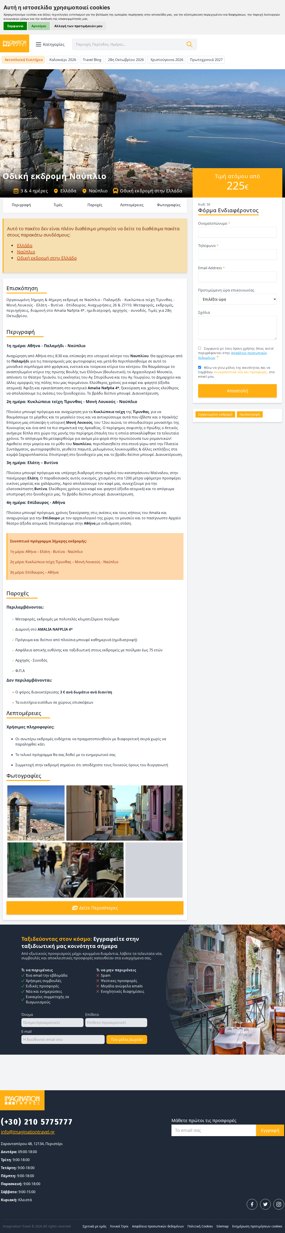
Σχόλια (204, 312)
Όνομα (27, 1014)
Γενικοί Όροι (119, 1226)
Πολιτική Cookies (200, 1226)
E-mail (26, 1031)
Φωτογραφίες (169, 204)
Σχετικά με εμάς (94, 1226)
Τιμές (58, 204)
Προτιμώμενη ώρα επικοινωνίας (226, 290)
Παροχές (95, 204)
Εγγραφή (270, 1130)
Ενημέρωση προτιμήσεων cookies (257, 1226)
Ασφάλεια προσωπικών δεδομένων (158, 1226)
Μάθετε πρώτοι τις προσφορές (203, 1120)
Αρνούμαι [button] (38, 26)
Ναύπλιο (98, 191)
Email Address (211, 267)
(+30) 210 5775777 (37, 1122)
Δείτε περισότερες (98, 908)
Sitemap (222, 1226)
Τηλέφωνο (208, 245)
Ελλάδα (68, 191)
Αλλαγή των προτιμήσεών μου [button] (78, 26)
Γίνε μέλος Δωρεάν (127, 1039)
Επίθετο (92, 1014)
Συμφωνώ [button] (15, 26)
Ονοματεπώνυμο (214, 223)
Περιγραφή (21, 204)
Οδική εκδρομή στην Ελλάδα (151, 191)
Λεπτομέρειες (132, 204)
